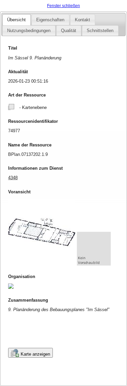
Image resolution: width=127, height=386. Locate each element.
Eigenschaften (50, 19)
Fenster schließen (63, 5)
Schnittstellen (100, 30)
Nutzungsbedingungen (28, 30)
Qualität (68, 30)
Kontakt (82, 19)
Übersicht (16, 19)
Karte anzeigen (35, 354)
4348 (13, 177)
